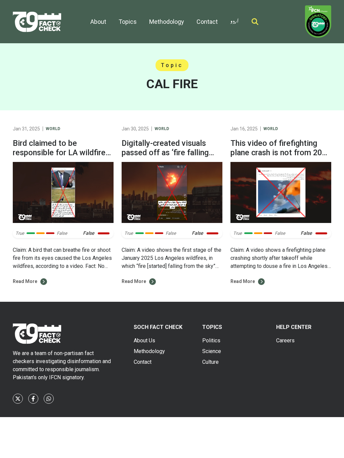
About (98, 21)
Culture (210, 362)
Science (211, 351)
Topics (128, 21)
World (53, 128)
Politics (211, 340)
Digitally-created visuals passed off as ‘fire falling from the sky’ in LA (165, 152)
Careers (285, 340)
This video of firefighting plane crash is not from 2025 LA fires (280, 152)
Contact (207, 21)
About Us (144, 340)
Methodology (166, 21)
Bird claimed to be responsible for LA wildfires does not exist (61, 152)
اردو (234, 19)
